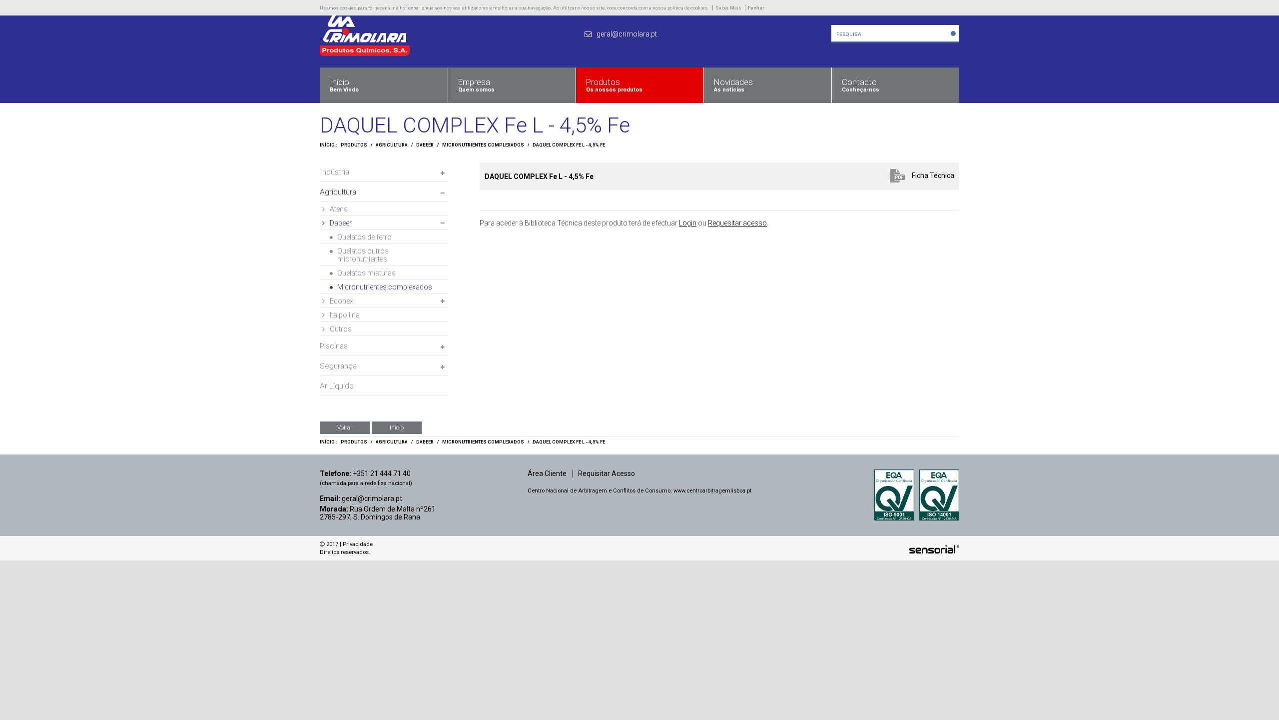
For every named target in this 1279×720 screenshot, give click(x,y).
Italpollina (345, 315)
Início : (328, 145)
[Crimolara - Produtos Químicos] (365, 54)
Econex (341, 301)
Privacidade (358, 544)
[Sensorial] (934, 549)
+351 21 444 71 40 (382, 474)
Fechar (756, 7)
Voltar (344, 427)
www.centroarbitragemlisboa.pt (712, 491)
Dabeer (425, 145)
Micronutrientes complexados (483, 145)
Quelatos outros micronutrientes (363, 255)
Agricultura (392, 145)
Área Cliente (547, 474)
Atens (339, 209)
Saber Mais (728, 7)
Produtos (354, 145)
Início (397, 427)
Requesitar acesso (737, 223)
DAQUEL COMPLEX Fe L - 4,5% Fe (569, 145)
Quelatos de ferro (364, 237)
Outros (341, 329)
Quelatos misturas (366, 273)
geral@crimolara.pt (372, 498)
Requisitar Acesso (606, 474)
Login (687, 223)
